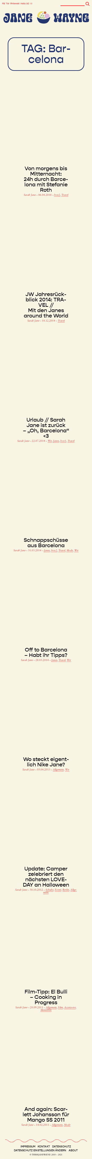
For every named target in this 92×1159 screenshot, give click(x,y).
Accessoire (70, 1007)
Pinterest (14, 3)
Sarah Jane (30, 195)
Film (60, 1007)
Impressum (28, 1146)
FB (3, 3)
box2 (57, 195)
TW (7, 3)
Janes (56, 441)
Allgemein (58, 770)
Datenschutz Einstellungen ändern (40, 1150)
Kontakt (44, 1146)
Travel (64, 195)
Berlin (65, 890)
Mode (70, 550)
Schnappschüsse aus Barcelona (46, 543)
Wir (50, 441)
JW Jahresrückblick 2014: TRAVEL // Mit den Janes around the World (46, 305)
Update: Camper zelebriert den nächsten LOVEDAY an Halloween (46, 877)
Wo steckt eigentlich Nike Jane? (46, 762)
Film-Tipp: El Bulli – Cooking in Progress (46, 997)
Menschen (46, 1010)
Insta (23, 3)
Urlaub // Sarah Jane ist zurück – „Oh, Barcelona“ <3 (46, 428)
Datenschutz (61, 1146)
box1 (63, 441)
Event (58, 890)
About (73, 1150)
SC (27, 3)
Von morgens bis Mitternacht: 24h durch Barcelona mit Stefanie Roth (46, 179)
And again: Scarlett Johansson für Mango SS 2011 (46, 1115)
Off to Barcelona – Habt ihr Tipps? (45, 652)
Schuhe (49, 890)
